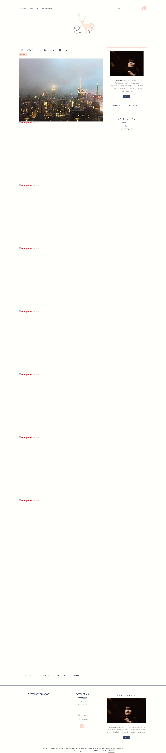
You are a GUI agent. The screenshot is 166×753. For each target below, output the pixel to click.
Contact (24, 8)
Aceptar (111, 751)
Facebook (44, 676)
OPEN (126, 96)
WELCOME (34, 8)
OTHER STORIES (127, 129)
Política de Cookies (99, 751)
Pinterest (78, 676)
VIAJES (22, 55)
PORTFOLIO (126, 122)
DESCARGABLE (46, 8)
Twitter (61, 676)
